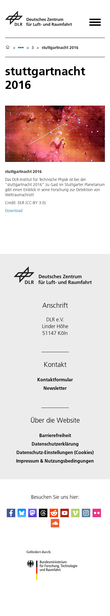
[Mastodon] (32, 515)
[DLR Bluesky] (21, 515)
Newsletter (55, 388)
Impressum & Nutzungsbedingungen (55, 461)
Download (14, 210)
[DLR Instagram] (86, 515)
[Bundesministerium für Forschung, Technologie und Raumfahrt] (55, 586)
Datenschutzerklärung (55, 444)
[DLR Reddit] (54, 515)
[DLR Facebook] (11, 515)
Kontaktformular (55, 379)
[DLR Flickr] (97, 515)
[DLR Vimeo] (75, 515)
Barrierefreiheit (55, 435)
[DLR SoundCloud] (55, 525)
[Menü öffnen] (95, 20)
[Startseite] (7, 47)
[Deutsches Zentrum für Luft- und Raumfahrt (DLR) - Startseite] (40, 21)
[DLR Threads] (43, 515)
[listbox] (21, 47)
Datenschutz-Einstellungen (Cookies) (55, 452)
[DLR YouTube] (64, 515)
